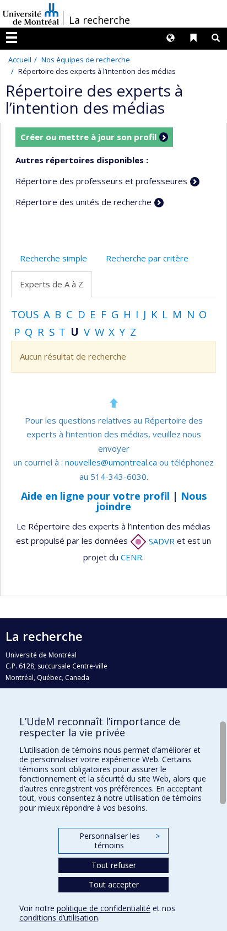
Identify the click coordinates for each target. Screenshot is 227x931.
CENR (131, 557)
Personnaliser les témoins (119, 841)
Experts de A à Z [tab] (51, 284)
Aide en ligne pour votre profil (95, 495)
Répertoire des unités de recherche (83, 201)
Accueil (19, 60)
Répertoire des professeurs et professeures (101, 180)
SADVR (161, 541)
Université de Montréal (31, 14)
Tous (25, 314)
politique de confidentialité (103, 908)
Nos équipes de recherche (85, 60)
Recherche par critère (147, 258)
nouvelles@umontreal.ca (111, 462)
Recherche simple (53, 258)
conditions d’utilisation (58, 917)
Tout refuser (113, 865)
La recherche (99, 20)
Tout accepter (114, 884)
